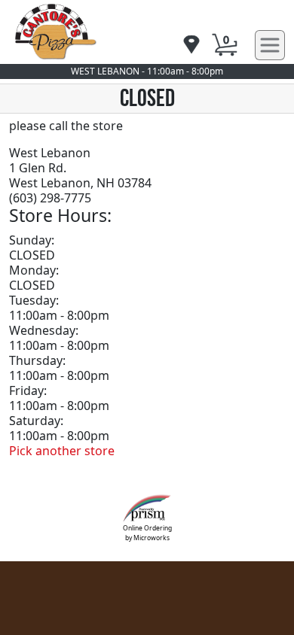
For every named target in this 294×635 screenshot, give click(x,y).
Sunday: (31, 240)
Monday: (34, 270)
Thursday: (37, 360)
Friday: (28, 390)
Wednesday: (43, 330)
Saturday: (36, 420)
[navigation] (191, 45)
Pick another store (62, 450)
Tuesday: (34, 300)
